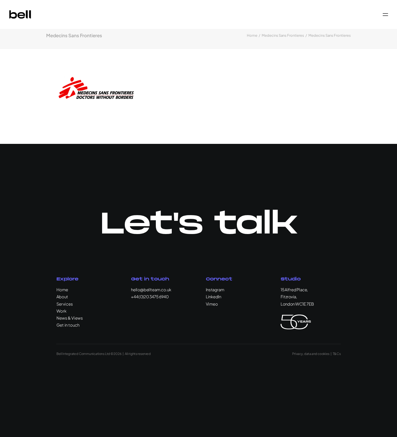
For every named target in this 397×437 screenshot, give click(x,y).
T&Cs (337, 353)
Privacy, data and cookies (310, 353)
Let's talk (198, 224)
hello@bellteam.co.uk (151, 289)
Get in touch (68, 324)
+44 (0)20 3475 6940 (150, 296)
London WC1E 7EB (297, 303)
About (62, 296)
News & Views (69, 317)
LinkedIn (213, 296)
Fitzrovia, (289, 296)
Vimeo (212, 303)
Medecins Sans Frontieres (283, 35)
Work (61, 310)
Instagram (215, 289)
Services (64, 303)
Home (252, 35)
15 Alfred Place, (294, 289)
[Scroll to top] (386, 426)
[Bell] (20, 14)
